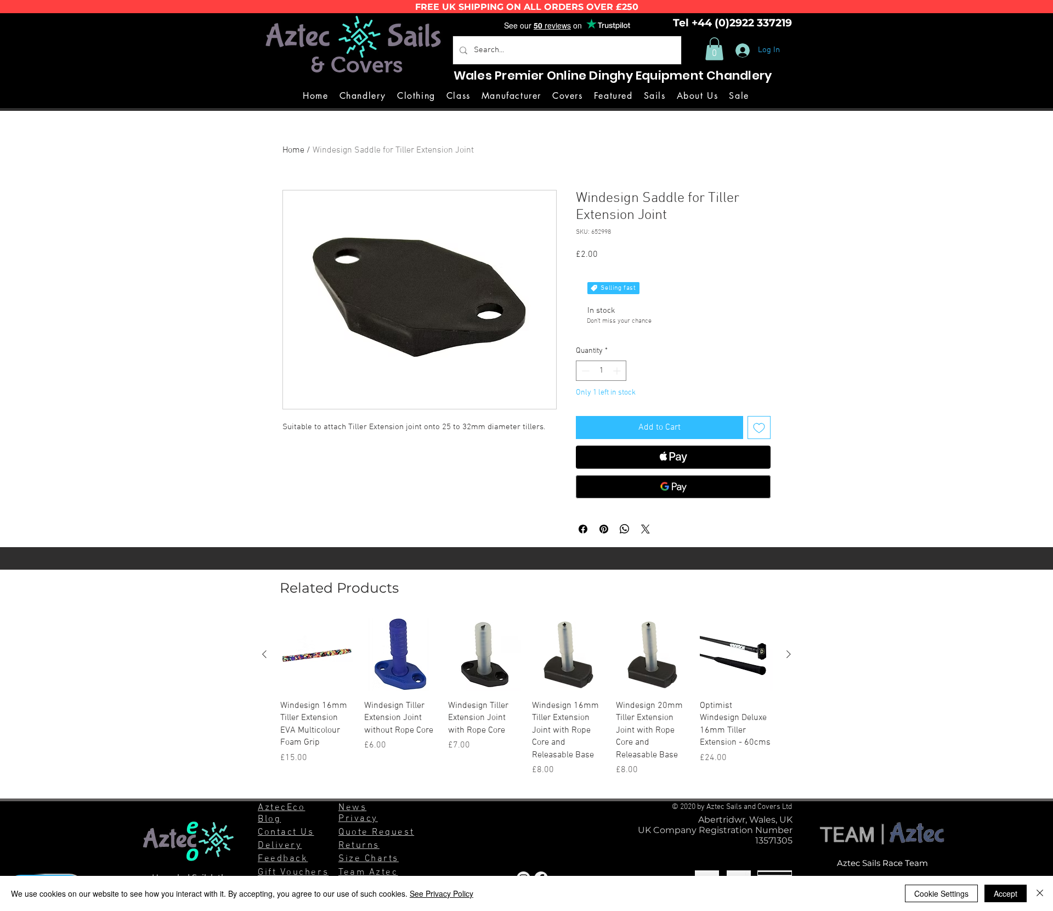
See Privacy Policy (441, 893)
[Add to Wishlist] (759, 427)
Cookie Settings (941, 893)
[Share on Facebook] (583, 529)
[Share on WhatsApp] (624, 529)
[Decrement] (584, 370)
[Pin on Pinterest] (603, 529)
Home (293, 150)
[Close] (1039, 893)
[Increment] (618, 370)
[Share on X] (645, 529)
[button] (714, 48)
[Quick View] (316, 654)
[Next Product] (788, 654)
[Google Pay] (673, 486)
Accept (1005, 893)
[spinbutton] (601, 370)
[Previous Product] (264, 654)
